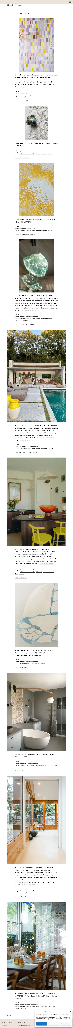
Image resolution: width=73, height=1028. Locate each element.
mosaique (21, 97)
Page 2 (17, 1015)
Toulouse (27, 97)
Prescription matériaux (31, 1004)
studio (16, 573)
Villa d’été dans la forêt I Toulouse (24, 324)
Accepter (41, 1024)
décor (41, 765)
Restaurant (18, 1008)
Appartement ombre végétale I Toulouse (26, 452)
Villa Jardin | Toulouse (21, 771)
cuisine (50, 95)
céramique (29, 95)
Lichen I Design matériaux (22, 158)
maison (17, 97)
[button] (70, 1011)
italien (37, 1006)
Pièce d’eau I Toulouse (21, 667)
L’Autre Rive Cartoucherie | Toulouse (25, 234)
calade (38, 765)
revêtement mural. (49, 765)
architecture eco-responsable (28, 765)
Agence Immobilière (25, 663)
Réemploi (54, 1006)
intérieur (55, 95)
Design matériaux (30, 93)
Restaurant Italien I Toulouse (23, 897)
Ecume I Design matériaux (22, 101)
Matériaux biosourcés (46, 318)
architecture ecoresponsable (27, 154)
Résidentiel (22, 893)
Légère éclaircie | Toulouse (22, 13)
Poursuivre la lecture (29, 310)
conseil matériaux (37, 95)
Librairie (38, 318)
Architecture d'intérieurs (31, 316)
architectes (23, 95)
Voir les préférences (65, 1024)
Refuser (53, 1024)
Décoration (34, 663)
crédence (45, 95)
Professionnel (18, 320)
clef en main (39, 572)
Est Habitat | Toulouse (21, 578)
